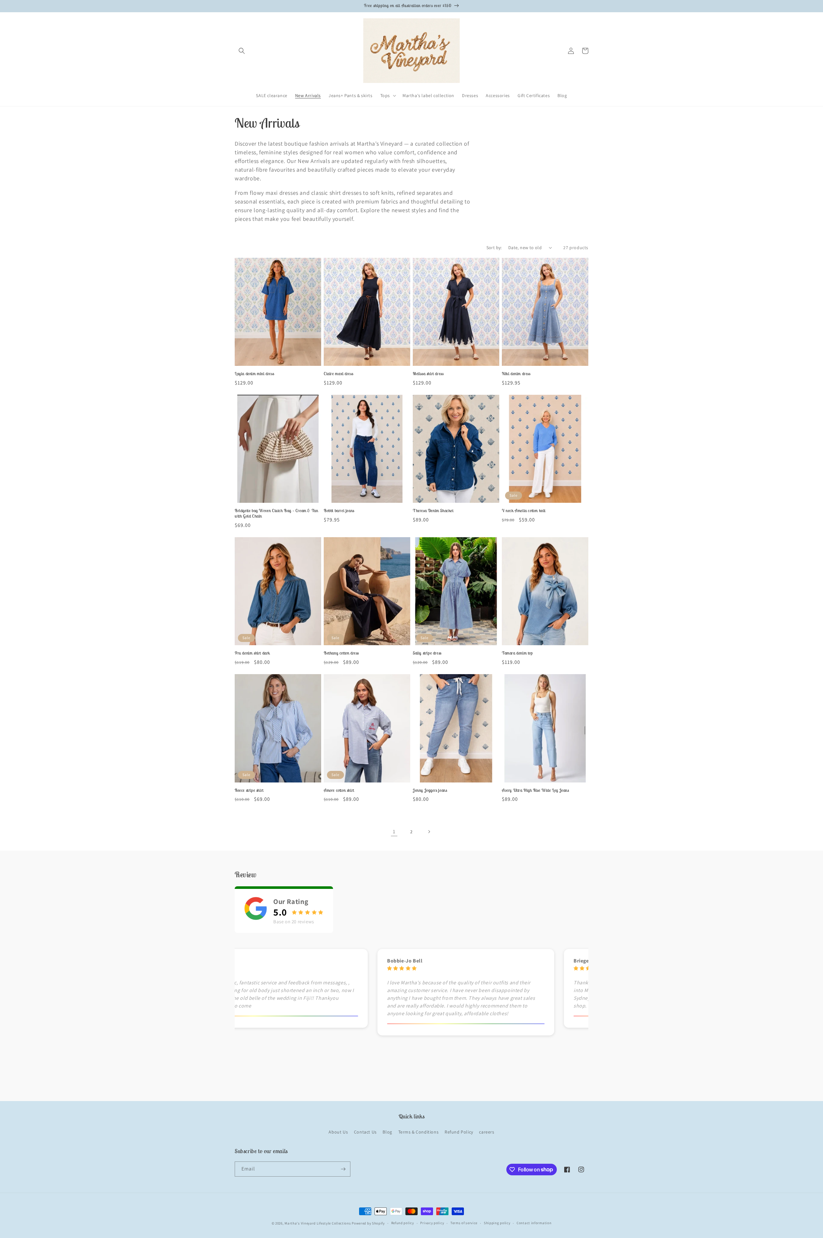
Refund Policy (459, 1132)
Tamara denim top (517, 653)
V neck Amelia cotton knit (524, 510)
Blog (387, 1132)
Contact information (534, 1223)
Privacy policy (432, 1223)
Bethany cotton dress (341, 653)
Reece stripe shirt (249, 790)
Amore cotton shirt (339, 790)
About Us (338, 1132)
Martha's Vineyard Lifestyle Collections (318, 1223)
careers (486, 1132)
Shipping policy (497, 1223)
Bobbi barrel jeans (339, 510)
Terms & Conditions (418, 1132)
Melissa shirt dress (428, 373)
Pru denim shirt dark (252, 653)
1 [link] (394, 831)
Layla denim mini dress (254, 373)
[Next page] (429, 832)
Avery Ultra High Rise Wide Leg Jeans (535, 790)
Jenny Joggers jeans (430, 790)
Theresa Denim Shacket (433, 510)
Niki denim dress (516, 373)
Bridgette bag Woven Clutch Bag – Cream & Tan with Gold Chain (276, 513)
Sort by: (494, 247)
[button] (242, 51)
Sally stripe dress (427, 653)
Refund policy (402, 1223)
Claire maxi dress (338, 373)
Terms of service (463, 1223)
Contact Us (365, 1132)
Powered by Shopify (368, 1223)
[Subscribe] (343, 1169)
